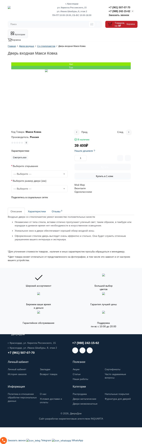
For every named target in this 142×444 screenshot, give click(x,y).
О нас (43, 394)
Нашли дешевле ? (84, 150)
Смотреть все (19, 157)
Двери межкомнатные (85, 403)
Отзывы (57, 211)
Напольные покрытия (117, 394)
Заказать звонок (119, 15)
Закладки (45, 369)
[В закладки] (128, 158)
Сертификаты (112, 369)
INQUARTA (97, 418)
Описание (16, 211)
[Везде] (92, 24)
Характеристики (37, 211)
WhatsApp (77, 440)
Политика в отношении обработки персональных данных (22, 397)
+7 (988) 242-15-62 (119, 11)
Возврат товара (48, 374)
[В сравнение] (120, 158)
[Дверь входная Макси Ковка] (71, 95)
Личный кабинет (17, 369)
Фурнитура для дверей (118, 398)
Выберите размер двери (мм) (29, 180)
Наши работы (80, 379)
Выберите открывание (25, 166)
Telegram (46, 440)
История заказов (17, 374)
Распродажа (80, 394)
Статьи (77, 374)
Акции (76, 369)
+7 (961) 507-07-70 (119, 7)
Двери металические (84, 398)
